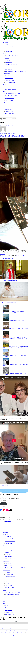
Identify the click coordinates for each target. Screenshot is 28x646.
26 (10, 632)
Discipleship (5, 532)
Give (4, 601)
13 (14, 628)
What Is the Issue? (9, 538)
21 (17, 630)
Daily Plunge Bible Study (10, 587)
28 (17, 632)
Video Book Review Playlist (8, 485)
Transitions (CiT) (8, 565)
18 (6, 630)
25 (6, 632)
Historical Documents (9, 612)
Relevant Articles (8, 543)
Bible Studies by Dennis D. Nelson (12, 550)
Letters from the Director (10, 576)
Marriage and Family (9, 614)
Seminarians (7, 554)
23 (26, 630)
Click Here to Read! (20, 255)
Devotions (5, 581)
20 (14, 630)
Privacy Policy (8, 521)
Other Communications (10, 578)
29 (22, 632)
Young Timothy (8, 556)
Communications (6, 570)
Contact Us (7, 607)
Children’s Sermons (9, 598)
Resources (7, 552)
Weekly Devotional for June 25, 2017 (12, 136)
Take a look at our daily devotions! (9, 302)
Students (4, 545)
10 (2, 628)
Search (14, 118)
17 (2, 630)
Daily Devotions (8, 585)
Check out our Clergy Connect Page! (9, 280)
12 (10, 628)
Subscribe (3, 503)
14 (17, 628)
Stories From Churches (10, 541)
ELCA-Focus (5, 534)
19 (10, 630)
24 (2, 632)
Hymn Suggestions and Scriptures (12, 594)
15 (22, 628)
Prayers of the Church (9, 596)
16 (26, 628)
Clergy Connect (8, 610)
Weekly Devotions (11, 133)
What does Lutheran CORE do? (8, 258)
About (4, 603)
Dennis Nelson (3, 133)
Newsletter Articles (9, 574)
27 (14, 632)
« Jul (13, 635)
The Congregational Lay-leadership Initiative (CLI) (15, 567)
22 (22, 630)
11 (6, 628)
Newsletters (7, 572)
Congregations (6, 561)
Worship (4, 590)
